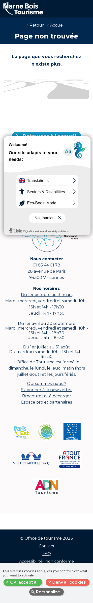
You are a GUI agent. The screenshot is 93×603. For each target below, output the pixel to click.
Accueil (57, 25)
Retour (37, 25)
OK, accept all (24, 582)
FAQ (46, 553)
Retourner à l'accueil (49, 136)
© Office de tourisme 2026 (46, 538)
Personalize (48, 592)
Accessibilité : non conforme (46, 561)
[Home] (21, 7)
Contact (47, 546)
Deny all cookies (69, 582)
